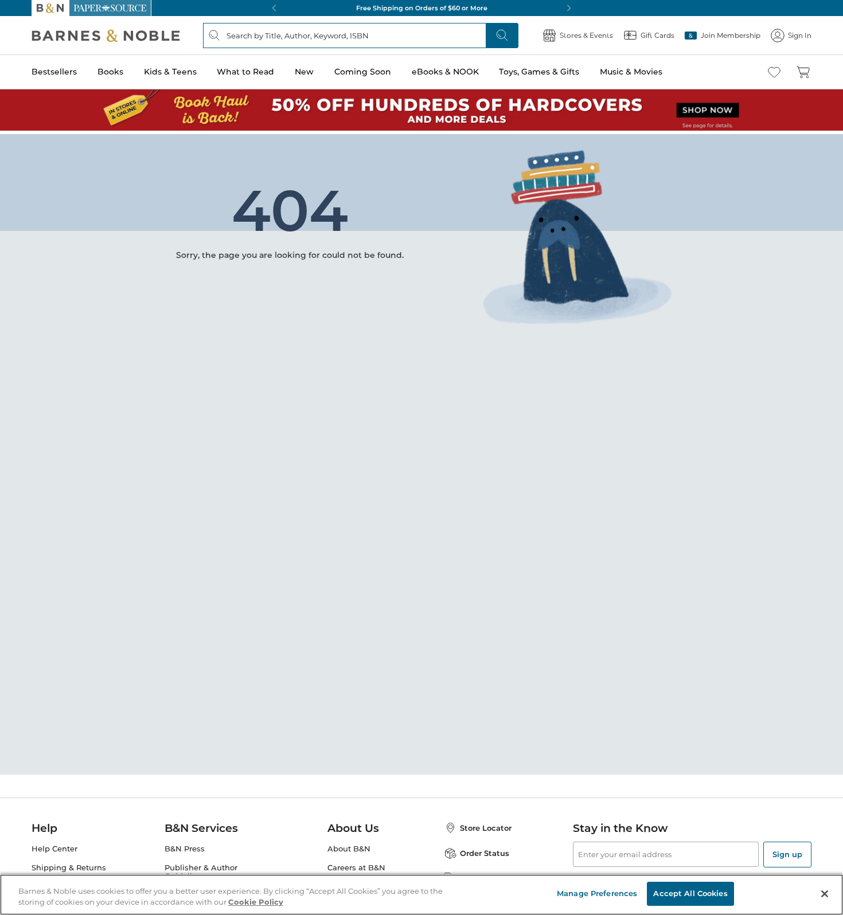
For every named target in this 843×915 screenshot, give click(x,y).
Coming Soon (362, 71)
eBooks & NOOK (445, 71)
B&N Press (185, 849)
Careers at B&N (356, 867)
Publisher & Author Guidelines (201, 872)
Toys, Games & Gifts (539, 71)
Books (110, 71)
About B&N (348, 849)
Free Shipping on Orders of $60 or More (421, 8)
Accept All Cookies (690, 893)
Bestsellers (54, 71)
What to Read (245, 71)
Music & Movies (631, 71)
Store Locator (486, 827)
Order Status (484, 853)
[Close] (824, 893)
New (304, 71)
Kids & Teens (170, 71)
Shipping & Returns (69, 867)
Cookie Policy (255, 902)
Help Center (54, 849)
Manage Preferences (597, 893)
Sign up (787, 854)
